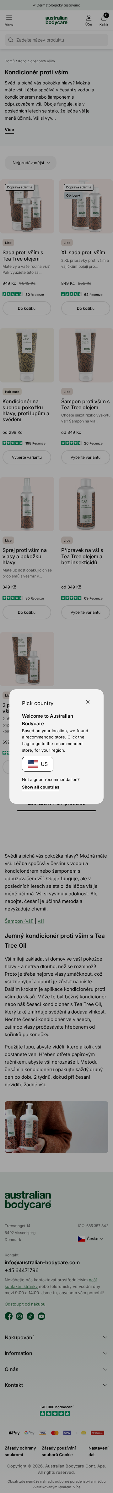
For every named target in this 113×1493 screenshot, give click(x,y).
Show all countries (40, 787)
